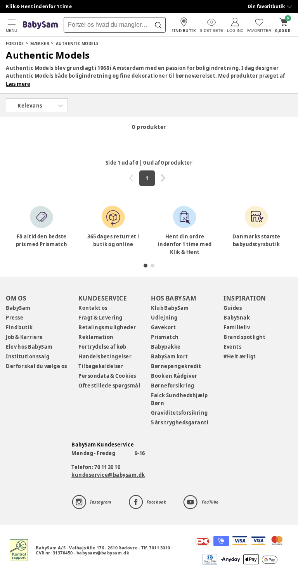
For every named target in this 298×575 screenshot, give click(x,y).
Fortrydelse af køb (102, 346)
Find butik (19, 327)
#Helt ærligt (240, 356)
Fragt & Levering (100, 317)
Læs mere (18, 83)
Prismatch (165, 337)
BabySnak (237, 317)
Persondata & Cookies (107, 375)
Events (232, 346)
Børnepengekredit (176, 366)
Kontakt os (92, 307)
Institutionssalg (27, 356)
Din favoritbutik (266, 6)
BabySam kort (169, 356)
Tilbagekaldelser (100, 366)
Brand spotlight (245, 337)
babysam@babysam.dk (102, 553)
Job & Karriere (24, 337)
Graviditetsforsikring (179, 412)
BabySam (18, 307)
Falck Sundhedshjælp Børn (179, 399)
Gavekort (163, 327)
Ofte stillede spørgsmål (109, 385)
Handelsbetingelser (105, 356)
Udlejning (164, 317)
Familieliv (237, 327)
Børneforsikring (172, 385)
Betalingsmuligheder (107, 327)
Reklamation (96, 337)
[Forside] (40, 25)
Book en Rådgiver (174, 375)
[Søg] (158, 24)
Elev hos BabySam (29, 346)
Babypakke (166, 346)
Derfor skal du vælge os (36, 366)
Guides (233, 307)
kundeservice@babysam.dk (108, 474)
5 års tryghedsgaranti (179, 422)
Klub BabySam (170, 307)
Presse (14, 317)
